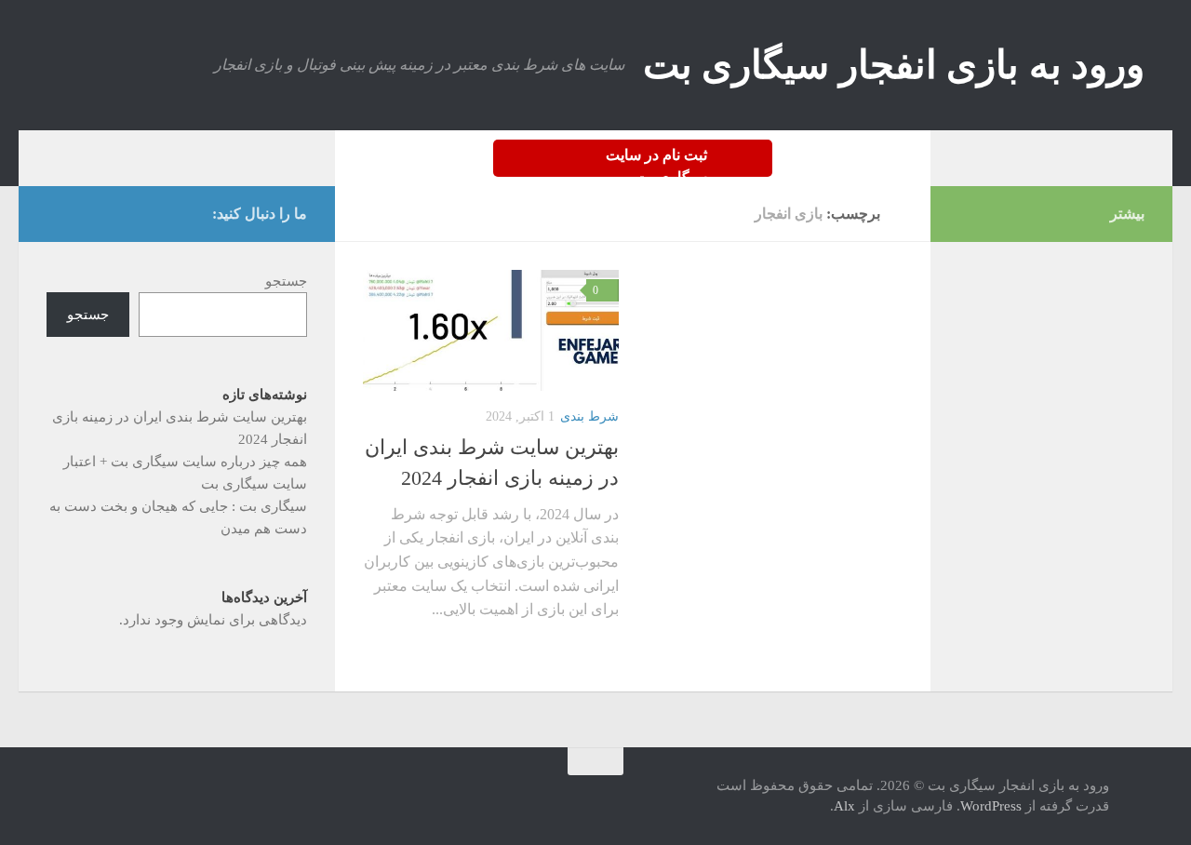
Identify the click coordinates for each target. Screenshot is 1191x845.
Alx (844, 805)
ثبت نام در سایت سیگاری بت (656, 162)
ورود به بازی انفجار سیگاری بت (894, 65)
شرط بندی (589, 416)
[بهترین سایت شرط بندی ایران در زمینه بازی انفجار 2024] (491, 330)
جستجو (286, 281)
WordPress (991, 805)
